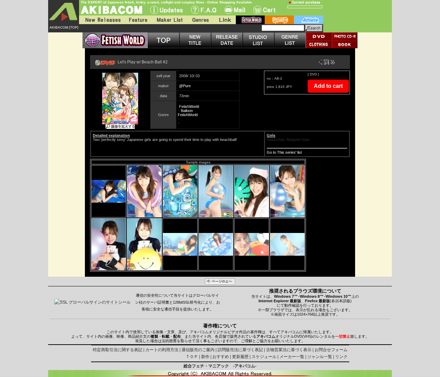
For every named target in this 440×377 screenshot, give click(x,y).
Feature (138, 20)
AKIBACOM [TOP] (64, 27)
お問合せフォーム (331, 349)
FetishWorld (189, 106)
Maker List (169, 20)
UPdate (166, 10)
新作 (205, 356)
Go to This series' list (284, 152)
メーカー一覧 (291, 356)
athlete (308, 20)
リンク (341, 356)
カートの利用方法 (161, 349)
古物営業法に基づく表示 (288, 349)
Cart (264, 10)
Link (224, 20)
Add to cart (328, 86)
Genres (200, 20)
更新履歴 (240, 356)
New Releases (101, 20)
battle (279, 20)
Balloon (187, 111)
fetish (250, 20)
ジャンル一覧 (319, 356)
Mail (234, 10)
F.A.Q (204, 10)
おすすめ (220, 356)
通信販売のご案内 (198, 349)
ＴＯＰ (192, 356)
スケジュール (264, 356)
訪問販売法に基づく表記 (240, 349)
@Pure (185, 86)
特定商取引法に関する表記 (117, 349)
